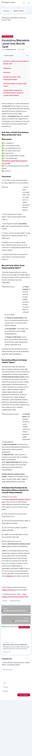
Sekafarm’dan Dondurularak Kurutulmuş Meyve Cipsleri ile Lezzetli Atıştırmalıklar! (13, 92)
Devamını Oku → (8, 652)
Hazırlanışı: (7, 72)
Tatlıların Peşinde (7, 36)
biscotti (5, 600)
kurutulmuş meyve (15, 600)
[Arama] (24, 3)
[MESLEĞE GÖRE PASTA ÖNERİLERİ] (16, 633)
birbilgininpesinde (11, 49)
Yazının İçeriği (8, 55)
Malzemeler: (7, 68)
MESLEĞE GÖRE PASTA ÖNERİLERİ (15, 645)
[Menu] (29, 3)
